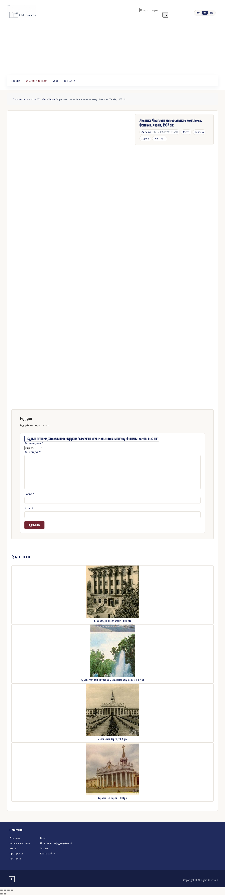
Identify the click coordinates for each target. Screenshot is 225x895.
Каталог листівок (36, 81)
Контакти (69, 81)
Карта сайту (47, 853)
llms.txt (44, 848)
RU (198, 12)
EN (211, 12)
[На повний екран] (5, 890)
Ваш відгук (32, 452)
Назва (29, 494)
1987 (160, 138)
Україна (42, 99)
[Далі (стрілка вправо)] (5, 893)
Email (28, 508)
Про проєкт (16, 853)
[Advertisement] (112, 48)
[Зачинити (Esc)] (12, 890)
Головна (15, 81)
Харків (52, 99)
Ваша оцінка (33, 443)
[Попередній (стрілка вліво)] (1, 893)
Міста (33, 99)
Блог (55, 81)
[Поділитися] (8, 890)
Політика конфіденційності (56, 843)
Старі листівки (21, 99)
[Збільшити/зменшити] (1, 890)
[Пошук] (165, 15)
